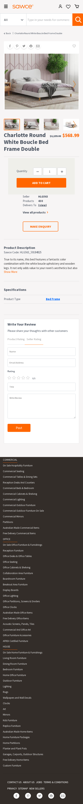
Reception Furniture (13, 550)
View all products (34, 212)
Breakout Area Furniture (15, 584)
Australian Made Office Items (17, 612)
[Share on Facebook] (8, 46)
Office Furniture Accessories (17, 635)
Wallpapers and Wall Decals (17, 697)
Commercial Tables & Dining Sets (20, 476)
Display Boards (10, 590)
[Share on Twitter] (22, 46)
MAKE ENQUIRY (40, 226)
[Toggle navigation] (4, 7)
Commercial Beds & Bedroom (18, 488)
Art (4, 709)
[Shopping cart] (77, 6)
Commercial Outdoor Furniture (19, 505)
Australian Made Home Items (18, 731)
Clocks (6, 703)
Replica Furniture (11, 726)
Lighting (7, 686)
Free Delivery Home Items (16, 759)
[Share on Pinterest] (15, 46)
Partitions (8, 522)
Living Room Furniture (14, 658)
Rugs (5, 692)
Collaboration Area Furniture (18, 573)
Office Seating (10, 562)
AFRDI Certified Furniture (15, 641)
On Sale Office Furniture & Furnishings (22, 544)
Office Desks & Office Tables (17, 556)
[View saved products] (68, 7)
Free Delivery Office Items (16, 618)
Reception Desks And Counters (19, 482)
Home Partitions (11, 743)
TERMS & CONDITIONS (56, 782)
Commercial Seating (13, 471)
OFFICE (6, 539)
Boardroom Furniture (14, 578)
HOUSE (6, 646)
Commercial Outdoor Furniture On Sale (23, 510)
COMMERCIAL (10, 459)
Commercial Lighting (14, 499)
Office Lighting (10, 595)
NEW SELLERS (37, 788)
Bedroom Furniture (13, 669)
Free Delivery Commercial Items (19, 533)
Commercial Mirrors (13, 516)
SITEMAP (23, 788)
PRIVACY (12, 788)
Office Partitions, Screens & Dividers (21, 601)
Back (8, 33)
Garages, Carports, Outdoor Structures (23, 754)
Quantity (22, 171)
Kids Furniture (10, 720)
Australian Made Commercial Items (21, 527)
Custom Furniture (12, 765)
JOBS (39, 782)
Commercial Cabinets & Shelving (20, 494)
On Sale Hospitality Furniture (17, 465)
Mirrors (6, 714)
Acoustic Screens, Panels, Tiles (18, 624)
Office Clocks (10, 607)
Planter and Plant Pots (15, 748)
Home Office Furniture (14, 675)
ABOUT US (29, 782)
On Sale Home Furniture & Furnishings (22, 652)
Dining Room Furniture (15, 663)
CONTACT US (14, 782)
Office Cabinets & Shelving (16, 567)
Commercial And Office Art (17, 629)
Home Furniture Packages (16, 737)
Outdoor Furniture (12, 680)
